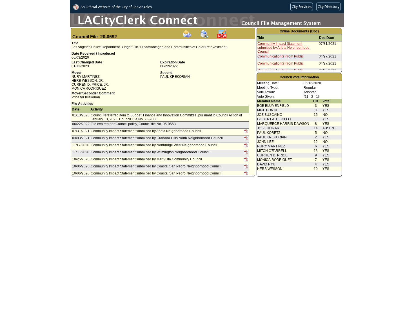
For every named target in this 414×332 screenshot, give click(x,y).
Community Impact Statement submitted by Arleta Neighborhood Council (283, 48)
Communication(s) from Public (280, 56)
